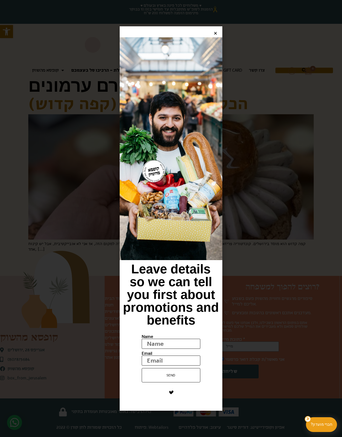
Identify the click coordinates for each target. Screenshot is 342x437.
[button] (215, 33)
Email (147, 353)
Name (147, 337)
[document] (171, 218)
